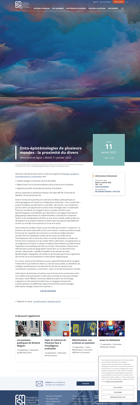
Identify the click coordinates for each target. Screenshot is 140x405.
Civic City (116, 191)
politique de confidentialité (113, 381)
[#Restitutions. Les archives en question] (84, 341)
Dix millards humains (103, 191)
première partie (39, 301)
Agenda (95, 2)
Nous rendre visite (80, 396)
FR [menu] (127, 2)
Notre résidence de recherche (76, 8)
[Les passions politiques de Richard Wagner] (28, 341)
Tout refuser (118, 392)
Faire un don (118, 2)
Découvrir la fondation (42, 8)
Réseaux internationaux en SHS (58, 164)
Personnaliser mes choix (117, 397)
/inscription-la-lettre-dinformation (86, 384)
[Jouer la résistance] (111, 341)
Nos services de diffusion (97, 8)
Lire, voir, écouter (105, 2)
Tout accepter (117, 387)
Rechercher (122, 8)
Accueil (17, 164)
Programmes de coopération (39, 164)
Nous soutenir (113, 8)
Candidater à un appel (81, 399)
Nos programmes (58, 8)
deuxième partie (54, 301)
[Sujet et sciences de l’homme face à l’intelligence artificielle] (56, 341)
